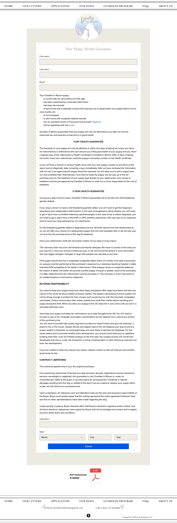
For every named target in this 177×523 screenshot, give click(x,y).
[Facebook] (88, 515)
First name (45, 56)
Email (43, 82)
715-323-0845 (114, 507)
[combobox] (62, 437)
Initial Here (45, 419)
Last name (45, 69)
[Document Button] (95, 476)
